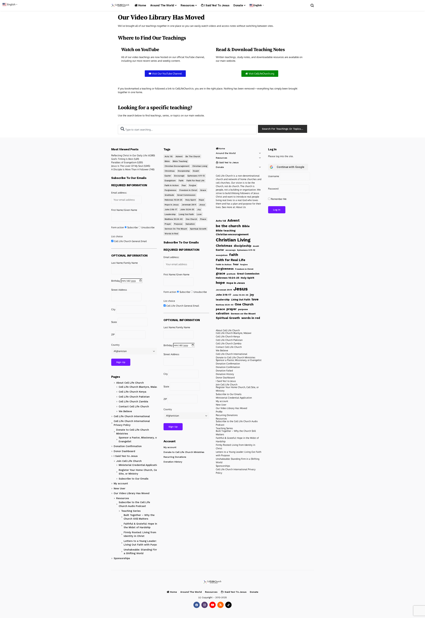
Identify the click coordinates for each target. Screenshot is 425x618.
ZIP (113, 334)
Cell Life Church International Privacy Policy (132, 423)
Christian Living (199, 166)
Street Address (119, 289)
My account (121, 483)
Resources (122, 498)
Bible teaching (180, 161)
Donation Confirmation (128, 446)
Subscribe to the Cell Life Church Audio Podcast (134, 504)
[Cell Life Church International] (120, 5)
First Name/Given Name (124, 209)
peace (203, 219)
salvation (190, 224)
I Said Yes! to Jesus (126, 456)
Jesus (202, 205)
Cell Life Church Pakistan (134, 396)
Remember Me (278, 199)
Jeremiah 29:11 (189, 205)
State (114, 322)
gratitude (169, 195)
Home (221, 148)
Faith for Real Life (195, 180)
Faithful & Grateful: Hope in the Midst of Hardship (140, 525)
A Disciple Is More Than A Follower (130, 169)
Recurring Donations (175, 457)
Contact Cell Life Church (134, 406)
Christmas (170, 171)
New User (119, 488)
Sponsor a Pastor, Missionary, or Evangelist (138, 439)
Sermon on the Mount (176, 229)
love (199, 214)
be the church (193, 156)
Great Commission (186, 195)
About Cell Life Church (130, 382)
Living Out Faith (186, 214)
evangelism (170, 180)
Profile (219, 411)
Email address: (119, 192)
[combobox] (187, 129)
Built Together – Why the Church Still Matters (139, 517)
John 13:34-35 (187, 209)
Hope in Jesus (172, 205)
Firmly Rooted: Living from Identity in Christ (140, 534)
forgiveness (170, 190)
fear (184, 185)
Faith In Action (172, 185)
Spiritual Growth (198, 229)
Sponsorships (122, 558)
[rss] (220, 605)
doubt (196, 171)
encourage (179, 176)
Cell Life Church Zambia (133, 401)
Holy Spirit (190, 200)
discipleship (184, 171)
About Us (241, 207)
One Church (191, 219)
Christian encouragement (177, 166)
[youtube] (212, 605)
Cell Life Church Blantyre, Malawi (139, 386)
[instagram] (204, 605)
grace (203, 190)
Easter (168, 176)
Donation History (173, 461)
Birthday (115, 280)
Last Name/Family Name (124, 262)
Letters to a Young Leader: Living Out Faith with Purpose (142, 543)
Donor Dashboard (124, 451)
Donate (220, 167)
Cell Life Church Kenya (132, 391)
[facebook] (196, 605)
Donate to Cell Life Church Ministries (132, 431)
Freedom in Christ (188, 190)
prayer (168, 224)
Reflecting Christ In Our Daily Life (129, 155)
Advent (179, 156)
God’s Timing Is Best (122, 158)
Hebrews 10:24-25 (173, 200)
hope (201, 200)
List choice (117, 236)
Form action (117, 227)
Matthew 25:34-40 (174, 219)
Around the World (225, 153)
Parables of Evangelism (123, 162)
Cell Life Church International (132, 416)
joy (199, 209)
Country (115, 344)
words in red (171, 233)
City (113, 309)
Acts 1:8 (168, 156)
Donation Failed (224, 370)
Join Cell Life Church (129, 461)
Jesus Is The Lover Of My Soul (127, 165)
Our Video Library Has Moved (131, 493)
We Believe (125, 411)
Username (273, 176)
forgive (192, 185)
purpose (178, 224)
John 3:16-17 (171, 209)
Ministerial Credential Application (139, 465)
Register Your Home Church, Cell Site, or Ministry (138, 472)
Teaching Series (131, 510)
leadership (170, 214)
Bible (167, 161)
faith (181, 180)
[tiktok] (228, 605)
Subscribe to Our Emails (133, 478)
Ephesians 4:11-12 (196, 176)
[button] (257, 5)
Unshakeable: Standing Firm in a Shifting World (142, 551)
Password (273, 188)
